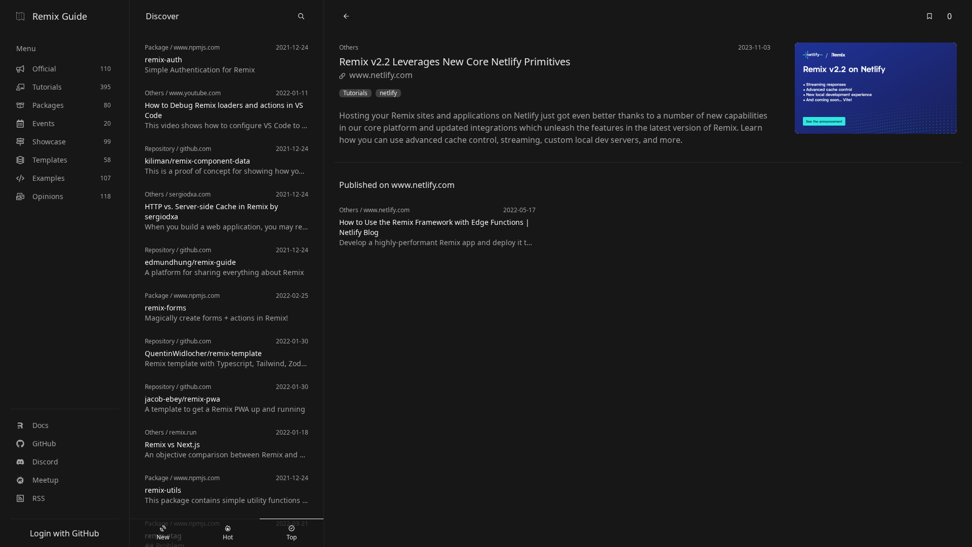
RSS (38, 498)
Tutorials (355, 93)
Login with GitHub (64, 533)
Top (292, 537)
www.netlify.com (381, 75)
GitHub (44, 443)
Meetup (45, 480)
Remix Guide (59, 16)
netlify (388, 93)
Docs (40, 425)
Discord (45, 461)
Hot (228, 537)
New (162, 537)
